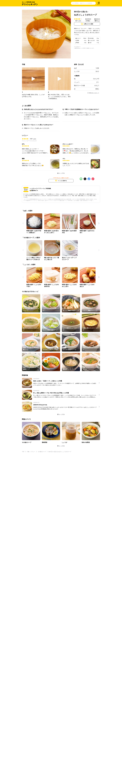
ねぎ (75, 68)
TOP (23, 451)
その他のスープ (42, 451)
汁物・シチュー (31, 451)
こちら (49, 113)
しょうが (76, 71)
